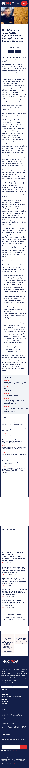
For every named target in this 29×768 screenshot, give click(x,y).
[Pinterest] (16, 51)
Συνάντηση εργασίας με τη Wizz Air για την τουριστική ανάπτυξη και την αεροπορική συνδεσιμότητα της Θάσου (14, 402)
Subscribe (23, 747)
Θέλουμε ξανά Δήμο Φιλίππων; (11, 395)
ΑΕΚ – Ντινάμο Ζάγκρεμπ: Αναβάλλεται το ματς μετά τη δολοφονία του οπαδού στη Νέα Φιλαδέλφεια (7, 649)
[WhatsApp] (19, 51)
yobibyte (16, 763)
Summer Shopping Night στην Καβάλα (21, 642)
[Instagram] (16, 765)
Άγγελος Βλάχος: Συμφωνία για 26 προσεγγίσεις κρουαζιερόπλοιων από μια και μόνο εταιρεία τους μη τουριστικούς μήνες (14, 462)
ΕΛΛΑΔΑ (4, 27)
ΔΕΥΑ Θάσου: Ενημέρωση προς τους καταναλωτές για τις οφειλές (14, 429)
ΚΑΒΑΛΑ (6, 380)
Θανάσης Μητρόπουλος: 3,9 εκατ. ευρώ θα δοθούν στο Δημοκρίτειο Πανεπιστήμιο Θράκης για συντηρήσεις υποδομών (16, 410)
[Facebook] (9, 51)
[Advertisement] (14, 511)
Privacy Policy (15, 750)
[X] (12, 51)
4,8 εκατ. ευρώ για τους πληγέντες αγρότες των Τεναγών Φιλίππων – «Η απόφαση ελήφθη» (15, 383)
